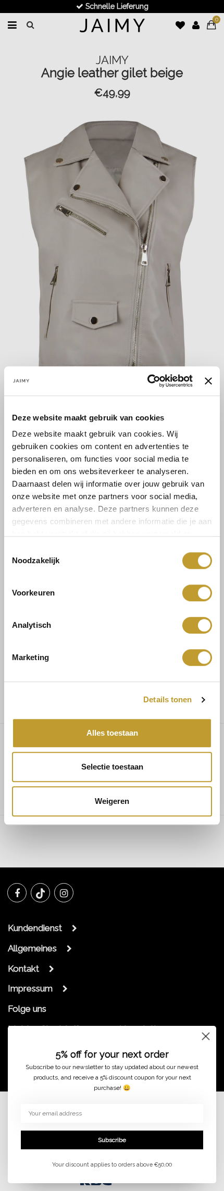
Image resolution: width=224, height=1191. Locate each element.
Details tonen (167, 699)
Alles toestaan (112, 732)
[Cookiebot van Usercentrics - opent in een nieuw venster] (147, 381)
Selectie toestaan (112, 766)
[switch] (197, 593)
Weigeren (112, 801)
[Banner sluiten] (208, 380)
